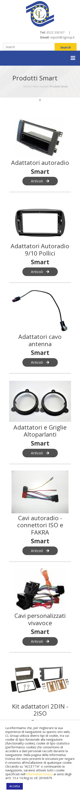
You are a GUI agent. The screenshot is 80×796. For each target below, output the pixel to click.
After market (40, 86)
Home (27, 86)
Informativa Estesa (39, 774)
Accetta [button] (14, 786)
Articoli (37, 181)
